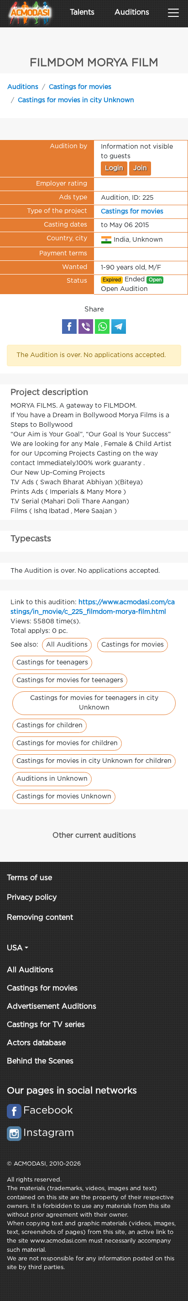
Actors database (36, 1043)
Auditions (132, 12)
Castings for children (49, 725)
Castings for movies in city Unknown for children (94, 761)
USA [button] (15, 948)
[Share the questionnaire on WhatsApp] (102, 326)
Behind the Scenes (40, 1061)
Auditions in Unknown (52, 779)
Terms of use (29, 878)
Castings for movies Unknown (63, 796)
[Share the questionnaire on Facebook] (69, 326)
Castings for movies (80, 87)
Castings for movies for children (67, 743)
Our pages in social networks (72, 1091)
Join (140, 168)
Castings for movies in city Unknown (76, 100)
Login (114, 168)
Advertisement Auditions (51, 1006)
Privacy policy (32, 897)
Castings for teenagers (52, 662)
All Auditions (67, 645)
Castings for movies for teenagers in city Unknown (94, 702)
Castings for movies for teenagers (69, 680)
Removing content (40, 917)
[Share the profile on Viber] (85, 326)
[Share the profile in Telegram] (118, 326)
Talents (82, 12)
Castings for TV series (46, 1024)
